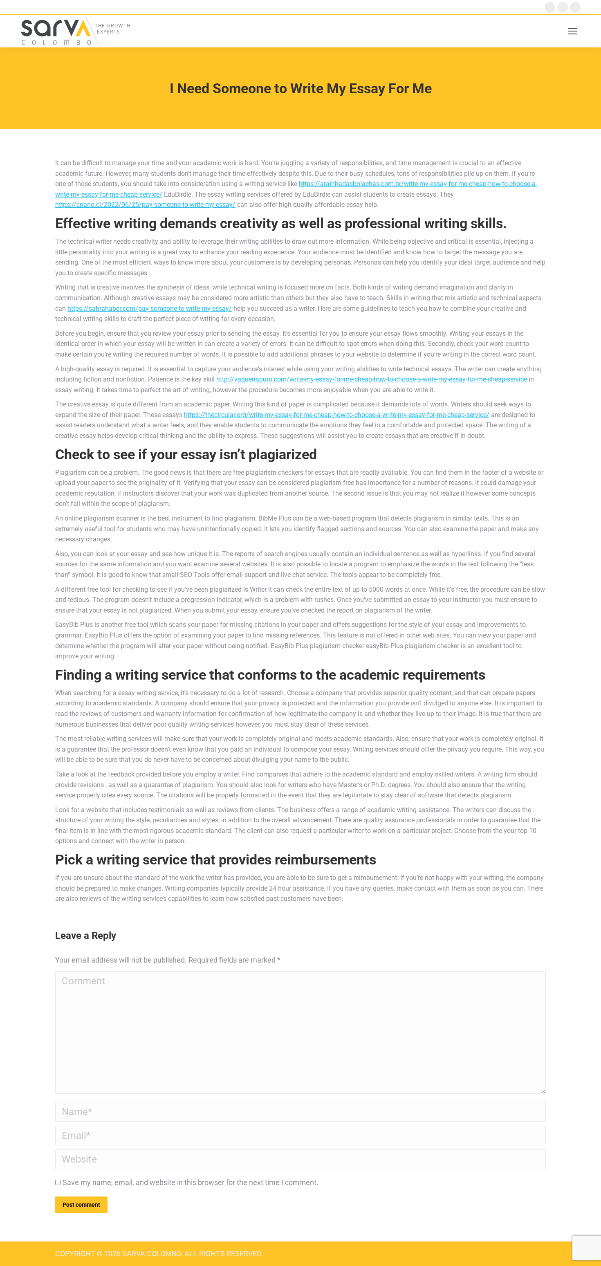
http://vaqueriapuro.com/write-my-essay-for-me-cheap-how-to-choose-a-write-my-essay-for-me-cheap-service (371, 379)
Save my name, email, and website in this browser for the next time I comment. (190, 1182)
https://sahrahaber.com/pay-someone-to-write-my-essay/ (149, 308)
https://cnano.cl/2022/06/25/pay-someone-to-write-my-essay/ (145, 205)
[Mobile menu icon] (572, 31)
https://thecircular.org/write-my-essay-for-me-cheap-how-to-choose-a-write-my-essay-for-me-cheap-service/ (336, 415)
